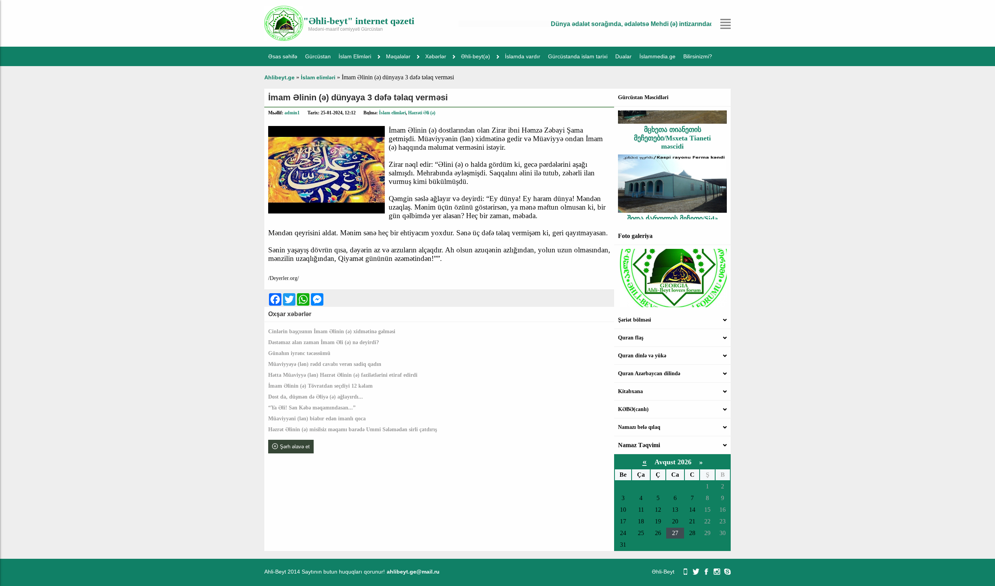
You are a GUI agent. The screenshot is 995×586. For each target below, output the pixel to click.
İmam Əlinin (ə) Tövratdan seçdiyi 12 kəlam (320, 386)
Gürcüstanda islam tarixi (577, 56)
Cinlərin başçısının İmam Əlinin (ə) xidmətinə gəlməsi (331, 331)
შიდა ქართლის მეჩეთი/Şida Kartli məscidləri (672, 213)
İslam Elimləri (355, 56)
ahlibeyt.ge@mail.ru (413, 572)
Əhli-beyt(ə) (475, 56)
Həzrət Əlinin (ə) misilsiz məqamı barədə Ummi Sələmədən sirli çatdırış (352, 429)
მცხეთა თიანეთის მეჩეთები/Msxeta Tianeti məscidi (672, 128)
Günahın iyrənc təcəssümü (299, 353)
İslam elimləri (392, 112)
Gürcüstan (318, 56)
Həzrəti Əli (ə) (421, 112)
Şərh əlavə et (295, 447)
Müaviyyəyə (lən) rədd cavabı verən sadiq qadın (324, 364)
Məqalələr (398, 56)
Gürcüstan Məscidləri (643, 97)
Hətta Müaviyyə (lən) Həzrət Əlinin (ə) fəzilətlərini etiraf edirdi (342, 375)
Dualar (623, 56)
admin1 (292, 112)
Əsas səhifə (282, 56)
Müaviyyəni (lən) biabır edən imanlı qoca (317, 419)
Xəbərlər (435, 56)
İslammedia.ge (657, 56)
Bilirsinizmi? (697, 56)
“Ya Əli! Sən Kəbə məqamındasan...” (312, 408)
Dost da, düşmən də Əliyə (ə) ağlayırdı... (315, 397)
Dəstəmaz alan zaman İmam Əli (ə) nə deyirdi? (323, 342)
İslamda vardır (522, 56)
